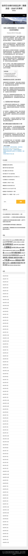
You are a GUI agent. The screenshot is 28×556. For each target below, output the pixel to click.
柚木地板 (8, 255)
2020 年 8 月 (5, 483)
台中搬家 (14, 241)
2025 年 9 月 (5, 308)
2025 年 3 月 (5, 326)
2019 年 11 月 (6, 509)
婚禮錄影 (19, 247)
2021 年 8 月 (5, 447)
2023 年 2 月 (5, 394)
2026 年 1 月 (5, 296)
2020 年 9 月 (5, 480)
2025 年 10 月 (6, 305)
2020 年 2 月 (5, 501)
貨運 (10, 263)
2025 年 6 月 (5, 317)
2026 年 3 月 (5, 290)
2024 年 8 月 (5, 347)
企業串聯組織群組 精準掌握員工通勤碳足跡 (12, 224)
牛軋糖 (6, 260)
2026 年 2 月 (5, 293)
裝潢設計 (5, 191)
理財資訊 (5, 176)
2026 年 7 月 (5, 278)
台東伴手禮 (15, 244)
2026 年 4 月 (5, 287)
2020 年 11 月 (6, 474)
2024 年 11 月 (6, 338)
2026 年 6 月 (5, 281)
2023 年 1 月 (5, 397)
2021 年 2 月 (5, 465)
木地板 (22, 252)
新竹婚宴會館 (16, 253)
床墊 (5, 252)
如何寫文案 (15, 247)
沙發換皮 (10, 257)
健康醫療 (5, 164)
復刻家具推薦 (8, 252)
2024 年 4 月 (5, 358)
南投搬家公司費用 (18, 239)
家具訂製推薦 (17, 250)
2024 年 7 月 (5, 350)
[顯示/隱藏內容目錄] (14, 72)
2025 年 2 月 (5, 329)
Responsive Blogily (17, 553)
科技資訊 (5, 182)
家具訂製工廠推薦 (12, 250)
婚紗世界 (5, 167)
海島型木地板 (17, 257)
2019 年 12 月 (6, 507)
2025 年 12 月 (6, 299)
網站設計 (13, 260)
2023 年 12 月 (6, 370)
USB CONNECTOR (7, 239)
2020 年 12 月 (6, 471)
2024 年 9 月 (5, 344)
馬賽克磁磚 (15, 265)
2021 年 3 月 (5, 462)
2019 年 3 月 (5, 533)
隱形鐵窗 (5, 265)
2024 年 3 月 (5, 361)
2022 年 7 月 (5, 415)
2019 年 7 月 (5, 521)
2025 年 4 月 (5, 323)
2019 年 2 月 (5, 536)
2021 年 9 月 (5, 444)
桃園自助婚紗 (21, 255)
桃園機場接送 (15, 255)
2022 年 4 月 (5, 424)
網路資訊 (5, 185)
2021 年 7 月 (5, 450)
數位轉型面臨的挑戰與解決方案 (10, 76)
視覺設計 (5, 194)
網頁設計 (18, 260)
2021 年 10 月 (6, 441)
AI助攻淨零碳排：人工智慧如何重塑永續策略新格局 (14, 217)
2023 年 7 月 (5, 379)
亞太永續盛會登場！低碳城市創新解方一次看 (12, 214)
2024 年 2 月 (5, 364)
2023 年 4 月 (5, 388)
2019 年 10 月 (6, 512)
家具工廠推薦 (6, 250)
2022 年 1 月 (5, 432)
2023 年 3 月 (5, 391)
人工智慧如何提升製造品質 (10, 74)
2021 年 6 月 (5, 453)
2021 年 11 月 (6, 438)
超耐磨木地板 (15, 263)
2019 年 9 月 (5, 515)
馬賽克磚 (19, 265)
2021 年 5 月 (5, 456)
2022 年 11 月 (6, 403)
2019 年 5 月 (5, 527)
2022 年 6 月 (5, 418)
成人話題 (5, 170)
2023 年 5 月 (5, 385)
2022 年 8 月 (5, 412)
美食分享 (5, 188)
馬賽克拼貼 (12, 265)
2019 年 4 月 (5, 530)
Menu (24, 15)
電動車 (9, 265)
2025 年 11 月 (6, 302)
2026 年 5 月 (5, 284)
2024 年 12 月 (6, 335)
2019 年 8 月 (5, 518)
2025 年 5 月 (5, 320)
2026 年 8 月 (5, 275)
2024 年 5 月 (5, 355)
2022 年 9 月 (5, 409)
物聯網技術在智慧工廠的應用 (10, 73)
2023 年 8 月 (5, 376)
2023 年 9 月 (5, 373)
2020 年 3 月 (5, 498)
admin (19, 32)
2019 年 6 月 (5, 524)
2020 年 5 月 (5, 492)
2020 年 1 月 (5, 503)
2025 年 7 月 (5, 314)
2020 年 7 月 (5, 486)
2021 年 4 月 (5, 459)
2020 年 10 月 (6, 477)
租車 (11, 260)
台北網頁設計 (8, 244)
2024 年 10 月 (6, 341)
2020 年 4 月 (5, 495)
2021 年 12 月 (6, 435)
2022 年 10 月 (6, 406)
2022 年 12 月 (6, 400)
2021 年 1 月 (5, 468)
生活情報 (5, 179)
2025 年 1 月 (5, 332)
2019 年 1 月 (5, 539)
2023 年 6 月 (5, 382)
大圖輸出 (7, 247)
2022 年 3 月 (5, 427)
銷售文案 (22, 263)
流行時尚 (5, 173)
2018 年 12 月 (6, 542)
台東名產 (19, 244)
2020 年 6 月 (5, 489)
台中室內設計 (9, 241)
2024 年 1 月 (5, 367)
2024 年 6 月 (5, 352)
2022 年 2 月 (5, 429)
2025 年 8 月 (5, 311)
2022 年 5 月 (5, 421)
